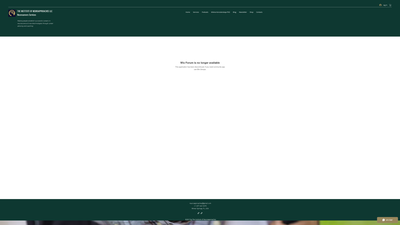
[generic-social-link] (198, 213)
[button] (390, 5)
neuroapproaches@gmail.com (200, 203)
